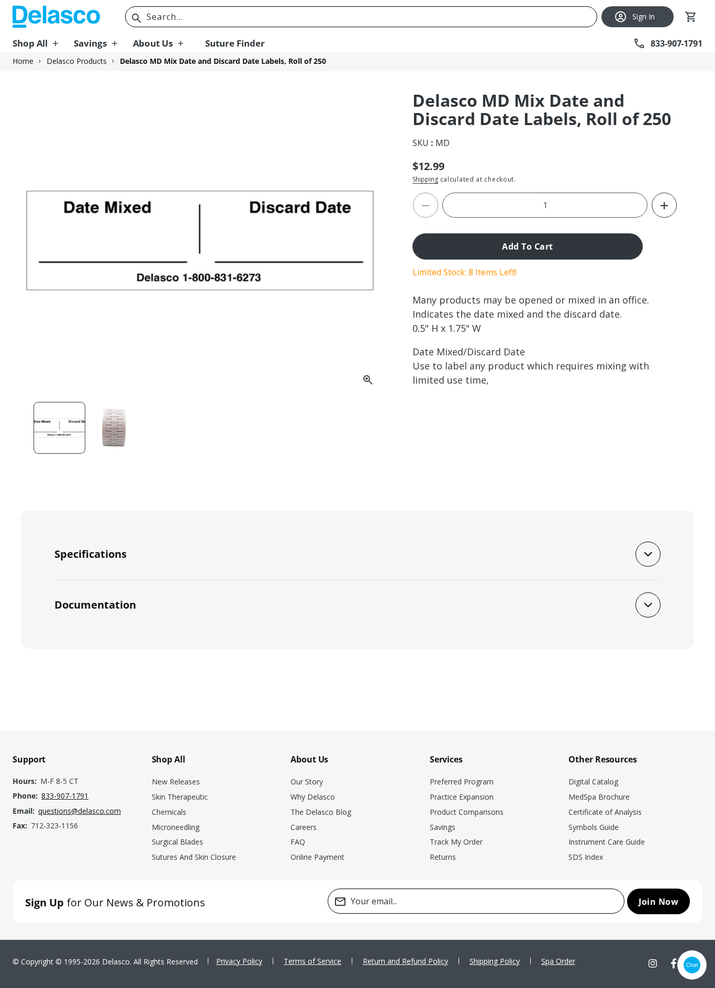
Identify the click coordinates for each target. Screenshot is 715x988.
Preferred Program (462, 782)
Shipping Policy (495, 961)
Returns (443, 857)
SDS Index (585, 857)
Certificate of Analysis (605, 812)
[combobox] (361, 16)
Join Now (658, 901)
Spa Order (558, 961)
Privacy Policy (239, 961)
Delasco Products (77, 61)
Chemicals (169, 812)
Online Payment (317, 857)
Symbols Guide (593, 827)
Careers (304, 827)
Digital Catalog (593, 782)
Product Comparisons (467, 812)
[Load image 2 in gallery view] (114, 427)
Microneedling (175, 827)
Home (23, 61)
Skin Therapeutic (180, 797)
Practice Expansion (462, 797)
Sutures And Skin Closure (194, 857)
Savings (442, 827)
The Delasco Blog (321, 812)
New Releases (176, 782)
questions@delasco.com (79, 811)
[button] (43, 43)
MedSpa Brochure (599, 797)
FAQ (298, 842)
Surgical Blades (177, 842)
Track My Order (456, 842)
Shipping (425, 179)
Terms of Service (312, 961)
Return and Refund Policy (405, 961)
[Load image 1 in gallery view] (59, 427)
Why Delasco (313, 797)
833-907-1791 (64, 796)
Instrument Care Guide (606, 842)
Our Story (307, 782)
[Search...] (136, 18)
